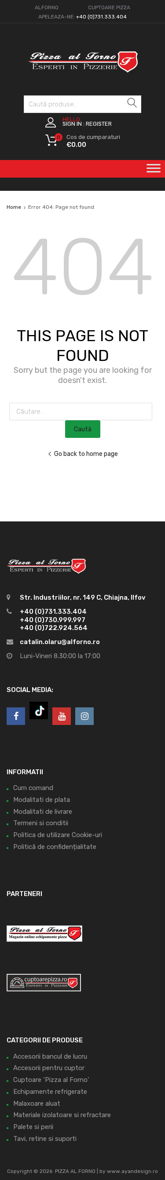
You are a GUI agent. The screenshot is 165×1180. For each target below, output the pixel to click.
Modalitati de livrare (42, 812)
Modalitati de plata (41, 800)
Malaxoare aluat (36, 1103)
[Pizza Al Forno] (83, 77)
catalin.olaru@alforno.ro (60, 642)
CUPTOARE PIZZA (109, 7)
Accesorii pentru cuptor (48, 1068)
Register (99, 123)
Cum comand (33, 788)
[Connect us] (16, 716)
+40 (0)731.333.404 (101, 17)
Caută (132, 105)
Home (14, 207)
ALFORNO (47, 7)
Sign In (72, 123)
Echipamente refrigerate (50, 1092)
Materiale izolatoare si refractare (62, 1115)
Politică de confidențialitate (54, 847)
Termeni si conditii (40, 823)
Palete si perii (33, 1127)
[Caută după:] (82, 411)
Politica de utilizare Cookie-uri (57, 835)
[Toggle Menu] (154, 171)
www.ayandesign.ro (132, 1171)
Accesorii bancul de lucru (50, 1056)
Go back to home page (86, 453)
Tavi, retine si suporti (45, 1139)
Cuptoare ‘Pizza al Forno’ (51, 1080)
